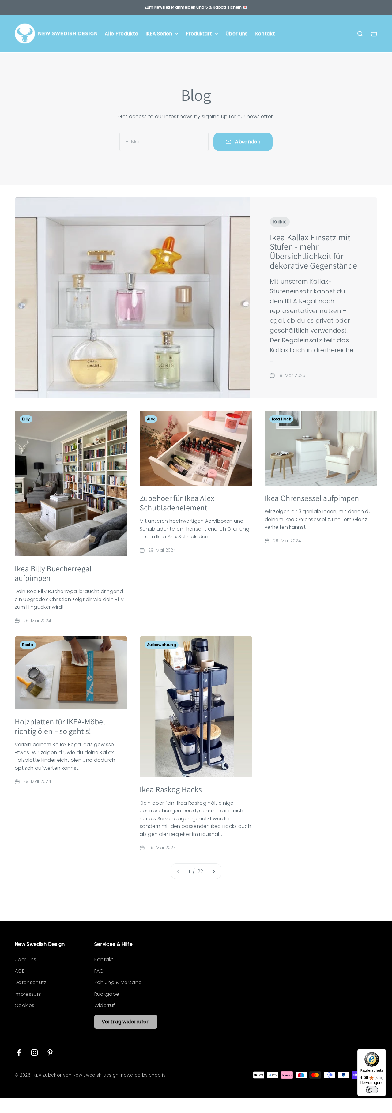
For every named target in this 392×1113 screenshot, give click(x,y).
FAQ (99, 971)
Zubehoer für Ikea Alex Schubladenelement (177, 503)
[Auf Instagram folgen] (34, 1052)
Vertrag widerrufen (126, 1021)
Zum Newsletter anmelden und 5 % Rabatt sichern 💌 (196, 7)
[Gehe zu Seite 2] (213, 871)
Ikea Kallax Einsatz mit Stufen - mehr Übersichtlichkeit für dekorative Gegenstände (313, 251)
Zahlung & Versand (118, 982)
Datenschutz (31, 982)
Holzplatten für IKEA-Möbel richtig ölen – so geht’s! (60, 726)
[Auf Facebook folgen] (19, 1052)
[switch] (372, 1089)
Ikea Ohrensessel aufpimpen (312, 498)
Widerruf (104, 1005)
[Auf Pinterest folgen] (50, 1052)
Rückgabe (106, 994)
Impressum (28, 994)
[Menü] (382, 1052)
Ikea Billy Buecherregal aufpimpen (53, 573)
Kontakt (265, 33)
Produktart (199, 33)
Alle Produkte (121, 33)
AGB (20, 971)
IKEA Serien (158, 33)
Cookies (24, 1005)
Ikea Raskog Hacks (171, 789)
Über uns (236, 33)
